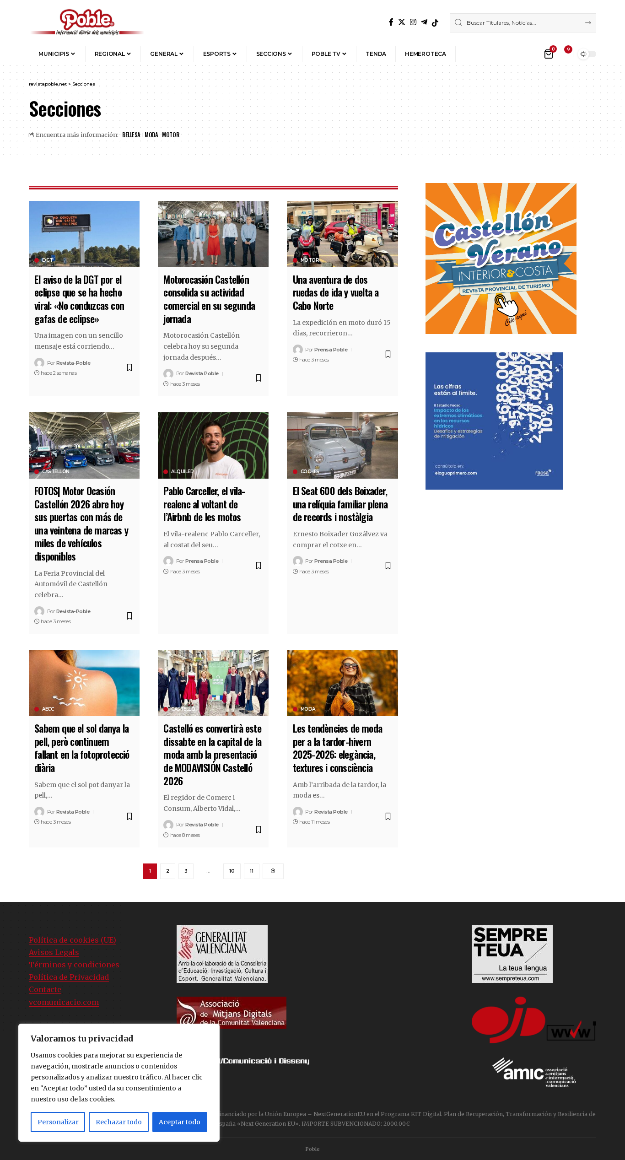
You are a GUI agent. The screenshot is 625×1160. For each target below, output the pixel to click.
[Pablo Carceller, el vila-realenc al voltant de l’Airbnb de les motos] (213, 445)
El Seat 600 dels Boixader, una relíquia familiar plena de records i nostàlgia (340, 503)
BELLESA (131, 134)
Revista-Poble (73, 363)
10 (232, 871)
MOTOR (170, 134)
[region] (119, 1083)
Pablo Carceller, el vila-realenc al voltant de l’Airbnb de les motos (204, 503)
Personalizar (58, 1122)
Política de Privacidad (69, 977)
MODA (151, 134)
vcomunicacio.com (64, 1002)
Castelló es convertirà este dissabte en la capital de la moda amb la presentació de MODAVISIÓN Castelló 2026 (212, 754)
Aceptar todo (179, 1122)
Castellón (56, 471)
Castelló (183, 709)
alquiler (182, 471)
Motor (310, 260)
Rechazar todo (119, 1122)
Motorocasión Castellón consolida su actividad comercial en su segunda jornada (209, 299)
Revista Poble (202, 373)
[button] (469, 54)
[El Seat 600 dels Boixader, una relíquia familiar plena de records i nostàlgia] (342, 445)
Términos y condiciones (74, 964)
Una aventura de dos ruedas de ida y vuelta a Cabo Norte (336, 292)
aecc (48, 709)
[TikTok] (435, 23)
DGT (47, 260)
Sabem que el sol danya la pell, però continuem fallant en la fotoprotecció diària (81, 748)
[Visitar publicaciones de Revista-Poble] (39, 363)
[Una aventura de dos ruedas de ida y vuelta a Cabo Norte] (342, 234)
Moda (308, 709)
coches (310, 471)
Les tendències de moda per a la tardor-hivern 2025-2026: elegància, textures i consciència (337, 748)
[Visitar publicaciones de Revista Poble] (168, 374)
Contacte (45, 989)
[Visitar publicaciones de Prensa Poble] (298, 350)
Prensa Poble (330, 349)
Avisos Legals (54, 952)
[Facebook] (391, 22)
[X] (402, 22)
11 (251, 871)
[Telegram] (424, 22)
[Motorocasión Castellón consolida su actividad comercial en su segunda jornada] (213, 234)
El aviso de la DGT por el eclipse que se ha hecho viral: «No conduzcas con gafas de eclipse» (79, 299)
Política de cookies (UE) (72, 939)
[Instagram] (413, 22)
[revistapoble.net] (87, 23)
